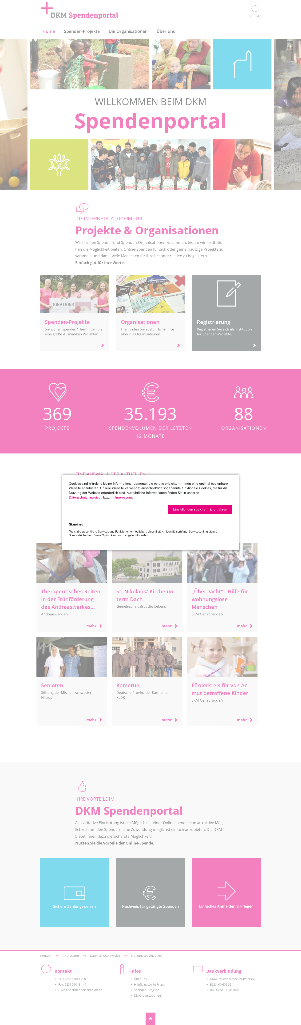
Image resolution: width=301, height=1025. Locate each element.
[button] (200, 509)
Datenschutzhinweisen (85, 497)
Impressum (123, 497)
